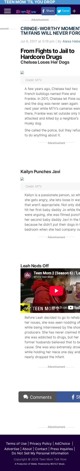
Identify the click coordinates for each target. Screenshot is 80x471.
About (27, 449)
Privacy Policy (41, 443)
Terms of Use (16, 443)
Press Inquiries (61, 449)
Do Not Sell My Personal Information (40, 453)
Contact (41, 449)
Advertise (11, 449)
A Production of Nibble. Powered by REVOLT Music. (40, 464)
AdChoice (62, 443)
